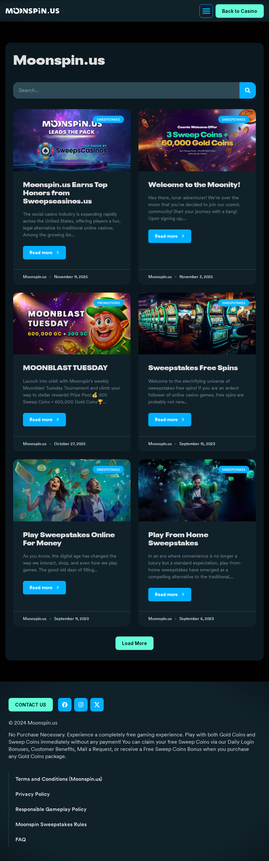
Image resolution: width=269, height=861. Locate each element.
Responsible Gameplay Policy (51, 809)
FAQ (20, 839)
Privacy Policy (32, 794)
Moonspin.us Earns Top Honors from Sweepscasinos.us (65, 193)
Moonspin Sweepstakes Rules (51, 824)
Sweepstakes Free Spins (193, 368)
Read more (41, 252)
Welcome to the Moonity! (194, 185)
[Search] (247, 90)
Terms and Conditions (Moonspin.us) (58, 779)
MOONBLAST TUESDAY (65, 368)
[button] (206, 11)
